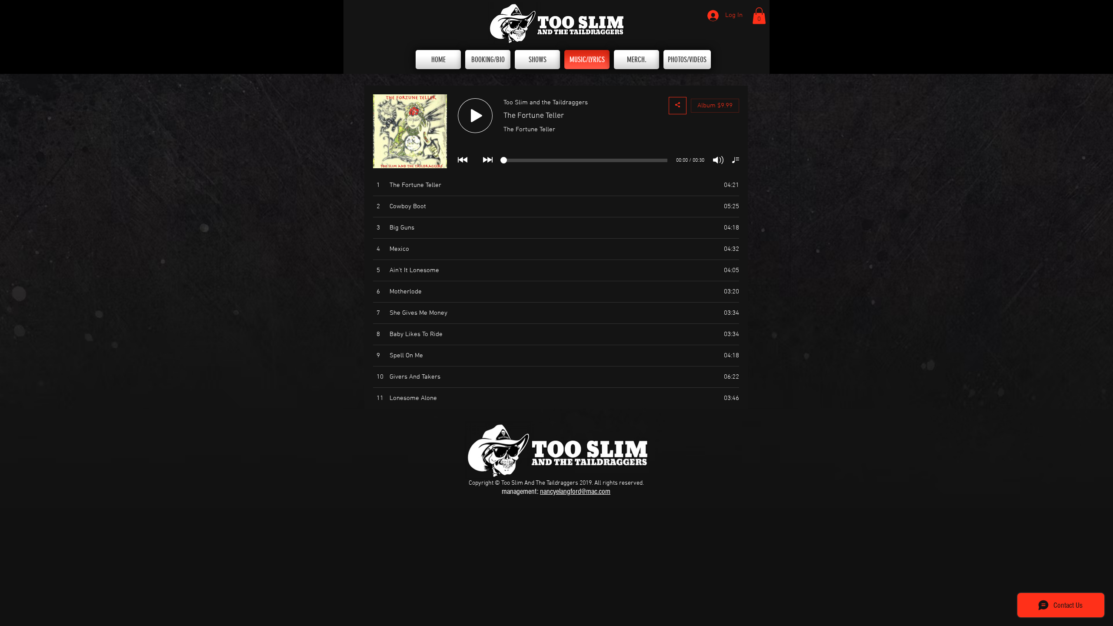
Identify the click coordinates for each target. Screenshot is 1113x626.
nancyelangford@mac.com (575, 491)
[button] (759, 15)
